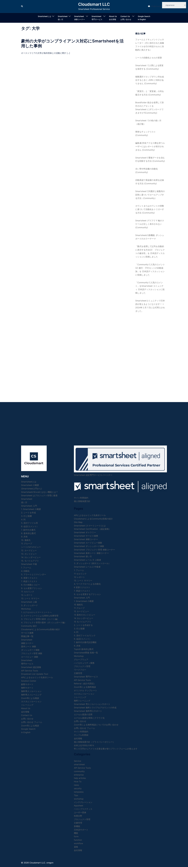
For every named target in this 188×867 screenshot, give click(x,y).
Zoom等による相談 (30, 698)
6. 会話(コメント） (29, 526)
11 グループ (79, 608)
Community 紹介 (29, 626)
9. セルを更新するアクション (87, 594)
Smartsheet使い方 (63, 17)
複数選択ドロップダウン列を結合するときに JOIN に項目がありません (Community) (149, 80)
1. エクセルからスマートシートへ (36, 612)
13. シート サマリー (30, 598)
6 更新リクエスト (82, 587)
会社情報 (78, 738)
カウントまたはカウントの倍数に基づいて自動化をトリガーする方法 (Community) (149, 209)
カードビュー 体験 (29, 657)
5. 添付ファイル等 (29, 523)
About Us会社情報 (113, 17)
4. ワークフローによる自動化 (87, 584)
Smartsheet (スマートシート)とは (90, 525)
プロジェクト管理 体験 (31, 653)
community (79, 771)
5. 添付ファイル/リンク (85, 635)
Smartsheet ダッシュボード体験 (89, 546)
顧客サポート (27, 684)
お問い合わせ (80, 721)
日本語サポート (81, 829)
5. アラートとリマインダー (33, 574)
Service (77, 761)
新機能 (77, 826)
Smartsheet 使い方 (83, 556)
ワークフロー (80, 669)
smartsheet (79, 764)
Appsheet (78, 805)
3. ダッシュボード (29, 605)
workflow (78, 843)
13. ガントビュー (29, 554)
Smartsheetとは (44, 16)
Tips (76, 795)
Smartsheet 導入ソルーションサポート (92, 704)
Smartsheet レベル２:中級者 (87, 566)
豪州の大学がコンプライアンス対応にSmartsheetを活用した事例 (72, 43)
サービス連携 (27, 633)
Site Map (78, 522)
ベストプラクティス (83, 809)
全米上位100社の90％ (84, 745)
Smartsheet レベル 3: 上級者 (87, 560)
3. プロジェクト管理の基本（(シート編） (40, 619)
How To (77, 781)
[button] (22, 6)
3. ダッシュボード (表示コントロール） (92, 563)
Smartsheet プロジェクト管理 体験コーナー (94, 549)
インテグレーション (83, 802)
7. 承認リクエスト (29, 581)
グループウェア (81, 659)
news (76, 785)
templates (79, 792)
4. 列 (23, 519)
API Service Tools (29, 670)
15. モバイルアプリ (30, 560)
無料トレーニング (82, 700)
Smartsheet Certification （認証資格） (92, 529)
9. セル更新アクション (31, 588)
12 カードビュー (81, 611)
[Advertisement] (150, 354)
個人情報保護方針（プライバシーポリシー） (94, 742)
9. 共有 (24, 536)
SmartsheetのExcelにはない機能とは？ (39, 492)
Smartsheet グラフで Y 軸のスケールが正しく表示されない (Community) (149, 224)
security (78, 788)
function (78, 840)
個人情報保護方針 (82, 501)
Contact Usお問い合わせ (125, 17)
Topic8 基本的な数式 (83, 649)
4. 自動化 (25, 571)
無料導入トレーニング (31, 694)
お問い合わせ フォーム (31, 722)
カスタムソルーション (31, 701)
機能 (76, 833)
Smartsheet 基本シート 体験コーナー (91, 553)
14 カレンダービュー (83, 618)
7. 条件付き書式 (28, 530)
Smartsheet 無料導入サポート (88, 711)
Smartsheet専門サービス (97, 17)
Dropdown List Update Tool (34, 674)
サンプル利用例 (81, 735)
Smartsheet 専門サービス (86, 676)
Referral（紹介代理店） (85, 683)
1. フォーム (26, 567)
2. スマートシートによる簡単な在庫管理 (39, 615)
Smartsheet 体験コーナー (79, 17)
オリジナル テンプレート (85, 690)
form (76, 836)
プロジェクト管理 (82, 666)
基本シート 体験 (28, 646)
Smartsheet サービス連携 (86, 536)
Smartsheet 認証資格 (31, 667)
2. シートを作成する (83, 625)
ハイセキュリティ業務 (84, 663)
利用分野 (78, 816)
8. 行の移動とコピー (30, 584)
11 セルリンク (80, 573)
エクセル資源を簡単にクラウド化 (89, 718)
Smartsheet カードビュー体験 (88, 542)
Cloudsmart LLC (94, 4)
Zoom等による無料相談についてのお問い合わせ (96, 724)
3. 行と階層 (26, 516)
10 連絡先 (78, 604)
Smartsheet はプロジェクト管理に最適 (39, 495)
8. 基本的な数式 (28, 533)
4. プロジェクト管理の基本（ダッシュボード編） (43, 622)
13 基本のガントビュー (84, 615)
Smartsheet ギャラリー (85, 532)
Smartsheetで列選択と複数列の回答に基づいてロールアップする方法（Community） (150, 194)
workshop (79, 798)
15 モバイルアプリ (82, 621)
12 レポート (79, 577)
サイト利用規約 (81, 497)
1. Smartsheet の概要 (31, 509)
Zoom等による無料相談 (85, 687)
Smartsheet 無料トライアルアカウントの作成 (95, 707)
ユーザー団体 (80, 812)
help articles (80, 778)
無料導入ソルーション (31, 691)
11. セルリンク (27, 591)
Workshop (26, 609)
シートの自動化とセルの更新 (148, 57)
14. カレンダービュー (31, 557)
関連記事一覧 (27, 636)
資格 (76, 847)
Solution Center (28, 681)
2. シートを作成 (28, 512)
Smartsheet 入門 (29, 506)
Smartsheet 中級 (29, 564)
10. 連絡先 (26, 540)
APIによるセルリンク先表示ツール (37, 677)
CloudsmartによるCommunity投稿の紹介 (40, 629)
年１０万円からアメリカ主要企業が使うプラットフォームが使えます (105, 748)
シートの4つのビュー (31, 547)
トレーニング (27, 705)
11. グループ (26, 543)
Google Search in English (144, 17)
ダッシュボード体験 (30, 650)
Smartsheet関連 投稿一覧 (86, 652)
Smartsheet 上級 (29, 602)
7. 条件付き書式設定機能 (85, 642)
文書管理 (78, 673)
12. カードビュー (29, 550)
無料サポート (27, 687)
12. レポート (27, 595)
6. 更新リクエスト (29, 578)
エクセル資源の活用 (83, 714)
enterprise (79, 774)
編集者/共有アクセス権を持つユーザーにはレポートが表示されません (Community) (150, 146)
